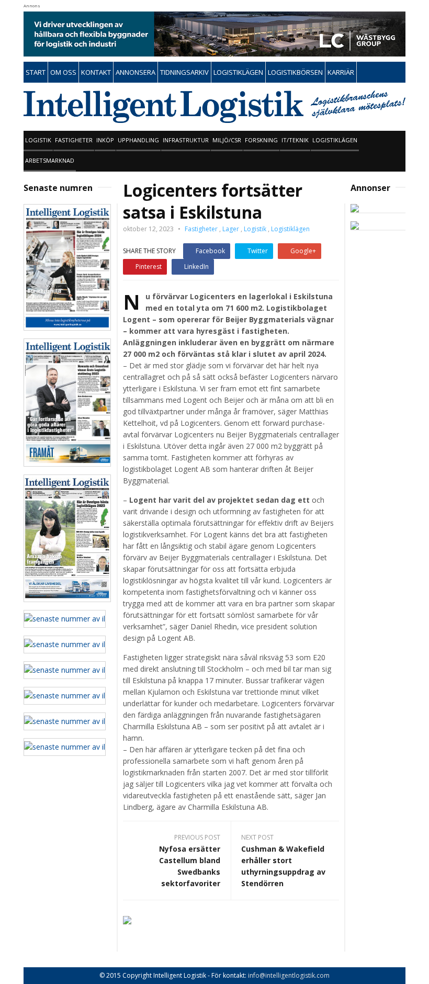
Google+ (303, 250)
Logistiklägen (334, 140)
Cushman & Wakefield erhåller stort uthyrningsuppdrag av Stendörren (283, 866)
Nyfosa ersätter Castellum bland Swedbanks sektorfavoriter (189, 866)
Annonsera (135, 72)
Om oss (63, 72)
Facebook (210, 250)
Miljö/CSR (226, 140)
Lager (230, 228)
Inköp (105, 140)
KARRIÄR (341, 72)
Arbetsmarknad (49, 160)
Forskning (261, 140)
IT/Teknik (295, 140)
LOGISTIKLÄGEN (238, 72)
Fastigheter (74, 140)
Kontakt (96, 72)
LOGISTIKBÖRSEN (295, 72)
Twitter (257, 250)
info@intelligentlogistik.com (289, 975)
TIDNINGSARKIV (184, 72)
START (36, 72)
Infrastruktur (186, 140)
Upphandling (138, 140)
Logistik (38, 140)
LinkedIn (196, 266)
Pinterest (149, 266)
